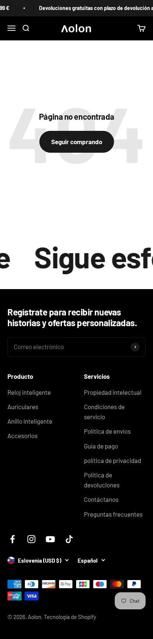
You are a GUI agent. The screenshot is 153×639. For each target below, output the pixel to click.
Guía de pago (101, 446)
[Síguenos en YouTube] (50, 539)
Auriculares (22, 406)
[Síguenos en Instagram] (31, 539)
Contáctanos (101, 499)
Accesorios (22, 435)
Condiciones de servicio (104, 411)
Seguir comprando (76, 141)
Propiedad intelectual (112, 392)
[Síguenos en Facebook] (12, 539)
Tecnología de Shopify (70, 616)
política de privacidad (112, 460)
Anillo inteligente (29, 421)
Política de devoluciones (102, 480)
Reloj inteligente (29, 392)
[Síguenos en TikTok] (69, 539)
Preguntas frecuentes (113, 514)
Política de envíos (107, 431)
